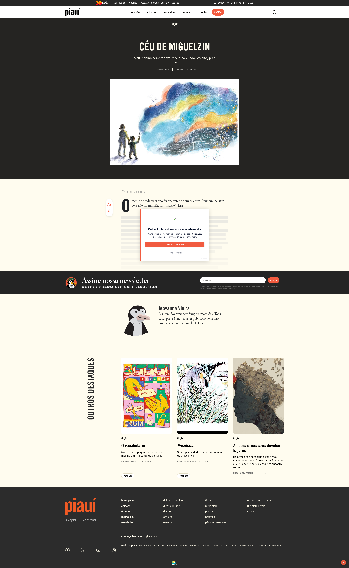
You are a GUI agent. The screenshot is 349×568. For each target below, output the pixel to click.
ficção (208, 500)
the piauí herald (256, 505)
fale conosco (275, 545)
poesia (209, 511)
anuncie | (263, 545)
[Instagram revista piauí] (114, 550)
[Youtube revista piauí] (98, 550)
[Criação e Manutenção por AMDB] (174, 562)
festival (186, 12)
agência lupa (150, 536)
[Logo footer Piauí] (90, 506)
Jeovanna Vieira (174, 308)
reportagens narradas (259, 500)
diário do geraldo (173, 500)
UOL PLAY (165, 3)
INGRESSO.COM (120, 3)
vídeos (251, 511)
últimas (151, 12)
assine (273, 280)
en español (89, 520)
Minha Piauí (128, 516)
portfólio (210, 516)
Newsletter (127, 522)
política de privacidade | (244, 545)
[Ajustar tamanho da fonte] (109, 204)
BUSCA (221, 3)
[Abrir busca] (274, 12)
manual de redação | (178, 545)
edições (135, 12)
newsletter (169, 12)
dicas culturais (171, 505)
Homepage (127, 500)
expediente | (146, 545)
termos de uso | (221, 545)
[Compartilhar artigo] (109, 211)
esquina (167, 516)
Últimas (125, 511)
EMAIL (250, 3)
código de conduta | (201, 545)
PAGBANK (144, 3)
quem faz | (160, 545)
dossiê (167, 511)
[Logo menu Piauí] (72, 12)
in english (71, 520)
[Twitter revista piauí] (83, 550)
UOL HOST (133, 3)
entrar (205, 12)
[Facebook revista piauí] (67, 550)
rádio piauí (211, 505)
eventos (167, 522)
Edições (125, 505)
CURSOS (155, 3)
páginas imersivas (215, 522)
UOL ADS (175, 3)
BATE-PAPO (236, 3)
